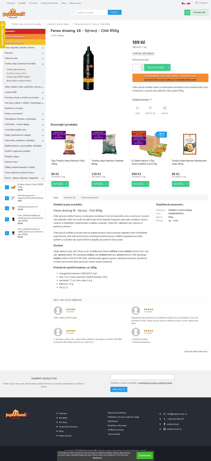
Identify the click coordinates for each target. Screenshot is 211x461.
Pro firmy (33, 3)
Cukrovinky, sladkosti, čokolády (20, 140)
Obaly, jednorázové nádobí (18, 135)
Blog (64, 3)
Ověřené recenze (116, 429)
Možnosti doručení (140, 59)
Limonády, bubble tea (15, 129)
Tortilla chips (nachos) (16, 69)
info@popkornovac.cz (177, 414)
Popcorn (9, 52)
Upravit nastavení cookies (134, 450)
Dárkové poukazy (14, 42)
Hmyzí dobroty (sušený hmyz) (19, 172)
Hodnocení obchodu (49, 3)
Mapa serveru (75, 3)
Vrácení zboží (114, 434)
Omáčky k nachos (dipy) (17, 73)
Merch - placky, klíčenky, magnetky (21, 178)
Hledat (114, 12)
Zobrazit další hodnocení (195, 351)
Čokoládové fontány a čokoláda (20, 119)
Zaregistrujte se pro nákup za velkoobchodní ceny (170, 79)
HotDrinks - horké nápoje (17, 124)
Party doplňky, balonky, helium (20, 47)
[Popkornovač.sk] (188, 3)
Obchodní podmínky (117, 412)
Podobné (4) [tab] (69, 197)
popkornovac (173, 424)
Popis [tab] (56, 197)
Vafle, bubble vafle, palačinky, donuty (23, 86)
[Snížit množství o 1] (142, 69)
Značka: (57, 35)
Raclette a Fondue (14, 108)
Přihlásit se (119, 389)
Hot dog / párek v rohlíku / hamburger (23, 102)
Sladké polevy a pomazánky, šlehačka (23, 145)
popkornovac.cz (174, 429)
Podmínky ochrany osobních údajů (123, 417)
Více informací (122, 455)
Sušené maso (11, 161)
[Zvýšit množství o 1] (142, 65)
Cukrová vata (11, 58)
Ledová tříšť (11, 92)
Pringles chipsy (12, 156)
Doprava (11, 3)
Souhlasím (145, 455)
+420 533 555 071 (175, 419)
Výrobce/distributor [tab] (90, 197)
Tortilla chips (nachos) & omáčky (20, 63)
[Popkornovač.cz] (183, 3)
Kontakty (22, 3)
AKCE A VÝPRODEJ (15, 36)
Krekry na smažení (13, 113)
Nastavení (97, 458)
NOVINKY (10, 31)
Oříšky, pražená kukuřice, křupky (20, 167)
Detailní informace (140, 99)
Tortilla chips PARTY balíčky (18, 77)
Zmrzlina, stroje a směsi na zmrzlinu (22, 97)
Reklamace (113, 421)
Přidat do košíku (156, 67)
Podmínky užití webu (117, 425)
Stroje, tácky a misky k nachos (19, 80)
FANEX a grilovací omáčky (17, 151)
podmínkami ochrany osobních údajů (155, 383)
